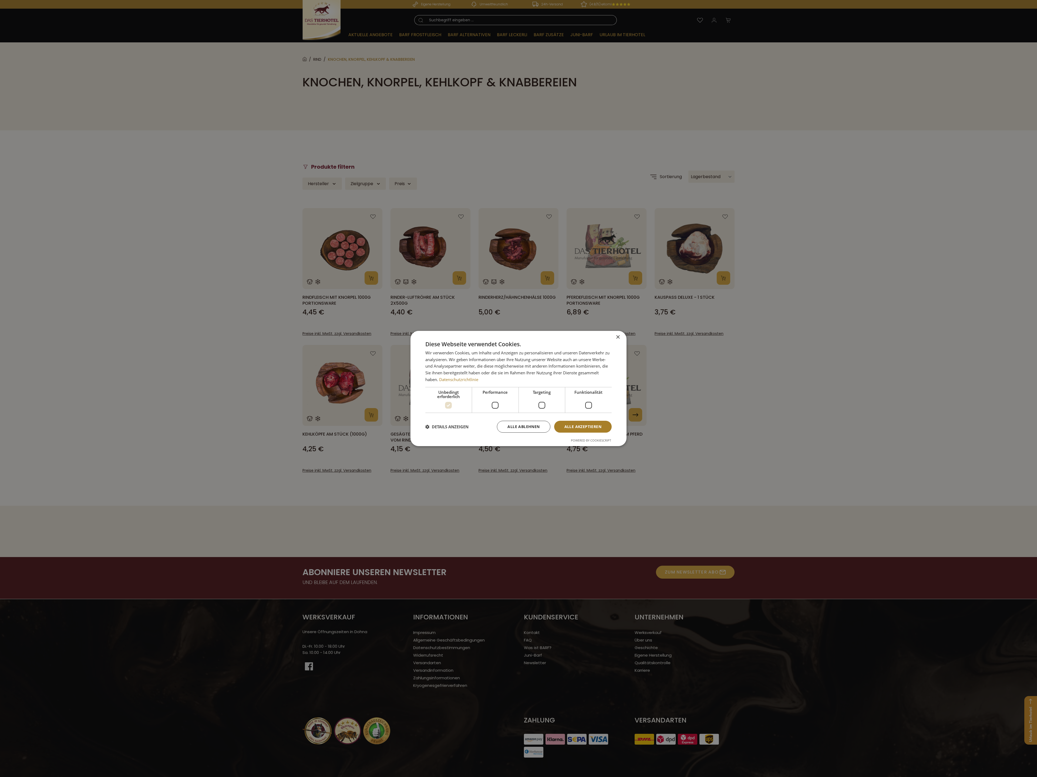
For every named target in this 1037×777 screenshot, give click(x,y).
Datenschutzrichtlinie (458, 379)
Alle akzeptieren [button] (582, 426)
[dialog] (518, 388)
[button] (447, 427)
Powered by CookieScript (591, 440)
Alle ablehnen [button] (523, 426)
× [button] (618, 337)
